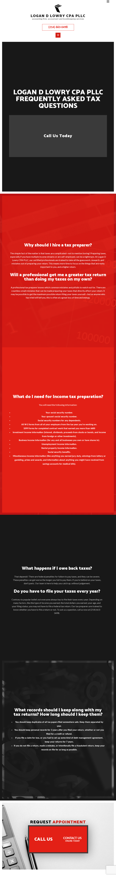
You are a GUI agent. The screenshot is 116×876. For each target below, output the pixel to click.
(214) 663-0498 (58, 27)
